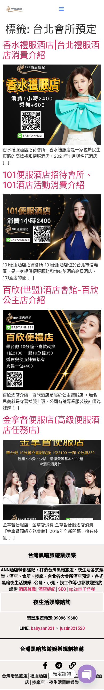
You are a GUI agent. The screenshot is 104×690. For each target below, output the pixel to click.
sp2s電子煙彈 (82, 589)
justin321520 (72, 628)
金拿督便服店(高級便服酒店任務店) (51, 424)
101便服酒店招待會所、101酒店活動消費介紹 (48, 179)
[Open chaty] (87, 674)
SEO (62, 589)
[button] (61, 9)
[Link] (72, 665)
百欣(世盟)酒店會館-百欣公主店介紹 (50, 295)
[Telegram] (58, 665)
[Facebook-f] (45, 665)
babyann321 (43, 628)
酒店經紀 (46, 589)
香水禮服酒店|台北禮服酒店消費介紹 (51, 50)
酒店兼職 (27, 589)
